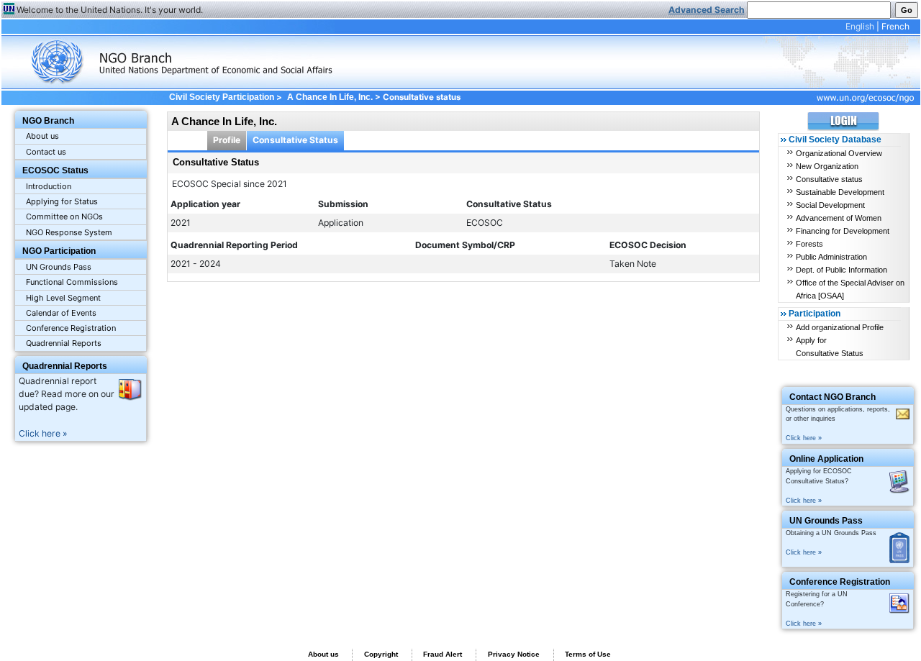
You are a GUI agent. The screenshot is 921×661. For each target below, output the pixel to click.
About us (42, 136)
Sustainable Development (840, 192)
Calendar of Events (61, 313)
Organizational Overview (839, 153)
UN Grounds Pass (58, 267)
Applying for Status (62, 201)
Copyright (381, 654)
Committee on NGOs (64, 216)
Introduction (48, 186)
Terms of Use (588, 654)
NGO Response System (69, 232)
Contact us (46, 152)
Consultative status (829, 179)
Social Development (830, 205)
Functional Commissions (72, 282)
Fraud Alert (442, 654)
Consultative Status (295, 140)
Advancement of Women (838, 218)
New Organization (827, 166)
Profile (226, 140)
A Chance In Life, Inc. (329, 97)
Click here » (43, 433)
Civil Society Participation (221, 97)
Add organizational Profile (840, 327)
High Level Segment (63, 298)
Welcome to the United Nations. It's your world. (110, 9)
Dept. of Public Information (841, 269)
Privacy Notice (514, 654)
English (859, 26)
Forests (809, 244)
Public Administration (831, 256)
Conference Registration (71, 328)
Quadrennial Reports (63, 343)
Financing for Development (842, 231)
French (895, 26)
